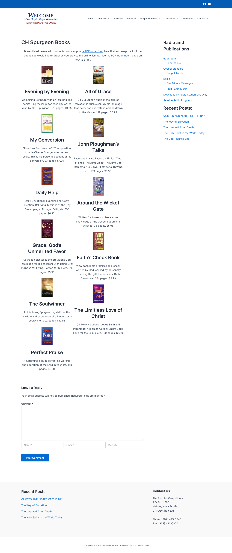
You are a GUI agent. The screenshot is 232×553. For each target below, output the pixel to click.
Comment (27, 403)
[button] (134, 18)
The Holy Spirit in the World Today (184, 133)
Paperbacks (174, 63)
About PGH (103, 18)
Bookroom (188, 18)
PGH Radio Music (177, 88)
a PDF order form (92, 51)
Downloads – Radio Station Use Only (185, 94)
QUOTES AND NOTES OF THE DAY (184, 115)
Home (90, 18)
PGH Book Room (121, 55)
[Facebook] (204, 4)
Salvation (118, 18)
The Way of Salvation (176, 121)
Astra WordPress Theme (139, 545)
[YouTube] (209, 4)
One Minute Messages (180, 83)
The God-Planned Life (176, 138)
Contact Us (202, 18)
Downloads (169, 18)
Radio (130, 18)
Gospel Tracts (175, 73)
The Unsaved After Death (178, 127)
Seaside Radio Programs (178, 100)
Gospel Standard (148, 18)
